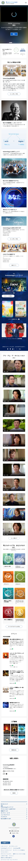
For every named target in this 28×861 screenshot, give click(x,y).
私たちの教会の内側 (14, 62)
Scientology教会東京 (9, 78)
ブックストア (4, 835)
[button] (9, 42)
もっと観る (13, 538)
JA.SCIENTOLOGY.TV (20, 346)
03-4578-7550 (9, 789)
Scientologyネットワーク (14, 275)
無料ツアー (14, 265)
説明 (4, 792)
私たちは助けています (6, 837)
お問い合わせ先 (15, 849)
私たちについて (4, 822)
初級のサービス (4, 829)
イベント (14, 634)
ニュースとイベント (5, 833)
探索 (13, 32)
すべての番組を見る (13, 319)
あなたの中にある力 (14, 24)
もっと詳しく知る (14, 94)
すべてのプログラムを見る (14, 626)
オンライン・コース (5, 831)
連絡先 (14, 811)
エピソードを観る (8, 296)
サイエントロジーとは (8, 827)
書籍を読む (14, 759)
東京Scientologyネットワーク (7, 825)
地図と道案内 (14, 767)
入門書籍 (14, 721)
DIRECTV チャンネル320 (8, 346)
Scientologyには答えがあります (12, 228)
